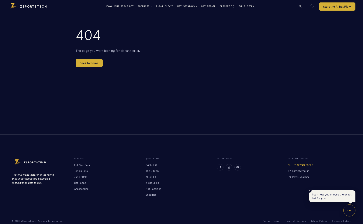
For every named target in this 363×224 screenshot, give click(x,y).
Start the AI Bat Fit (335, 6)
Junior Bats (80, 176)
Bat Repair (208, 6)
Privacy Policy (272, 221)
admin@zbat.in (300, 170)
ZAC (349, 210)
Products (143, 6)
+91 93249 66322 (302, 165)
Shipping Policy (341, 221)
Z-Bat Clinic (164, 6)
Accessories (81, 188)
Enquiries (151, 194)
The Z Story (246, 6)
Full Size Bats (82, 165)
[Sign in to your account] (300, 6)
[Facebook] (220, 167)
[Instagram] (229, 167)
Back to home (89, 63)
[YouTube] (237, 167)
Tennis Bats (81, 170)
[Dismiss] (310, 191)
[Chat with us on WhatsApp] (312, 6)
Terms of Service (295, 221)
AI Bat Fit (151, 176)
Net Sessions (186, 6)
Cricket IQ (227, 6)
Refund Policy (318, 221)
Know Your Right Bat (120, 6)
